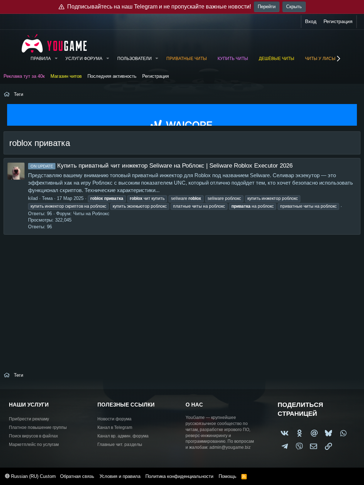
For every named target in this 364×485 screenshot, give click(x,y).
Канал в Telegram (114, 427)
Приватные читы (186, 58)
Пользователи (134, 58)
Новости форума (114, 418)
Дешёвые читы (276, 58)
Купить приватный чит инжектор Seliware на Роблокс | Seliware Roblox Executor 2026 (162, 165)
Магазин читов (66, 76)
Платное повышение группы (38, 427)
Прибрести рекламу (29, 418)
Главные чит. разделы (119, 444)
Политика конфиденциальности (179, 476)
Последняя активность (111, 76)
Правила (41, 58)
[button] (56, 59)
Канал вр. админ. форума (123, 436)
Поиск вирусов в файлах (33, 436)
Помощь (227, 476)
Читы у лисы (320, 58)
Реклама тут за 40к (24, 76)
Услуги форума (83, 58)
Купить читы (233, 58)
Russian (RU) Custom (33, 476)
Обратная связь (77, 476)
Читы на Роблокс (91, 213)
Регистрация (155, 76)
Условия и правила (120, 476)
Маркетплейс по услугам (34, 444)
